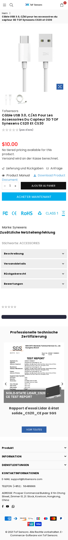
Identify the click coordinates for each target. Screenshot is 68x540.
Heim (5, 13)
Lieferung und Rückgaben (24, 168)
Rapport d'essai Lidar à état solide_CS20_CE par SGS (34, 410)
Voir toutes (34, 429)
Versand (8, 158)
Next (62, 384)
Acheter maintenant (34, 197)
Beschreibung (14, 253)
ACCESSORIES (29, 243)
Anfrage (56, 168)
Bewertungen (13, 284)
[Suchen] (11, 5)
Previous (5, 384)
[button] (17, 130)
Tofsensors (10, 111)
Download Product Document (33, 177)
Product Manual (20, 175)
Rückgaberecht (15, 274)
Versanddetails (15, 263)
